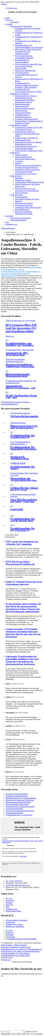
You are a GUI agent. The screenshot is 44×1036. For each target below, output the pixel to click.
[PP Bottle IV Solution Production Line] (12, 525)
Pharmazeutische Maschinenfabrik (18, 802)
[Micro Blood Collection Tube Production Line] (17, 463)
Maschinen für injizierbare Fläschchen (20, 800)
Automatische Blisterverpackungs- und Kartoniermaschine (20, 388)
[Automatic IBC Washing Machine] (20, 350)
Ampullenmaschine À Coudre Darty (19, 815)
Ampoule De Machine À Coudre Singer (16, 947)
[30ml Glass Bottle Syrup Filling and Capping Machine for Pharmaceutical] (7, 392)
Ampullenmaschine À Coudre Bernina (15, 953)
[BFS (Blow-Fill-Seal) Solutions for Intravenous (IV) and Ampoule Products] (20, 321)
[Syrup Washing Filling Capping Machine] (11, 454)
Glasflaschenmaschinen (14, 809)
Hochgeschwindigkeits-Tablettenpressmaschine (20, 365)
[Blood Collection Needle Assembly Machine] (7, 371)
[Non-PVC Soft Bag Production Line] (12, 516)
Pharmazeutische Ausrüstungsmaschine (20, 807)
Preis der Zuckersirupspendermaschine (20, 811)
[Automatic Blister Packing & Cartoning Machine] (22, 383)
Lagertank (16, 509)
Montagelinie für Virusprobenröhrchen (23, 479)
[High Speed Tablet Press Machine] (22, 362)
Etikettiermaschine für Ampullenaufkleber (21, 798)
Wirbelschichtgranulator (25, 416)
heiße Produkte (6, 945)
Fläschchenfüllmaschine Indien (17, 804)
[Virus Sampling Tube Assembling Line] (24, 475)
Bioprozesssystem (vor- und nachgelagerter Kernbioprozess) (24, 428)
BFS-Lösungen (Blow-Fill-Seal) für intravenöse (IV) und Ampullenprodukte (21, 328)
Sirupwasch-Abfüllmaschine (19, 457)
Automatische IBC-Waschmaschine (17, 354)
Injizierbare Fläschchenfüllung (17, 794)
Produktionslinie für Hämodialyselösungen (23, 448)
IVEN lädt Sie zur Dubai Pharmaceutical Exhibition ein (20, 562)
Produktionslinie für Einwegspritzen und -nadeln (21, 950)
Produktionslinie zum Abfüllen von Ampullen (20, 344)
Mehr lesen (10, 336)
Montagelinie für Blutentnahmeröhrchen (15, 275)
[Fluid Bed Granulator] (20, 413)
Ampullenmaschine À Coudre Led (14, 949)
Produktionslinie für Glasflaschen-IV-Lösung (22, 437)
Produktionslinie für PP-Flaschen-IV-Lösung (22, 530)
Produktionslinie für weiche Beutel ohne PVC (22, 520)
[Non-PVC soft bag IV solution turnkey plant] (11, 485)
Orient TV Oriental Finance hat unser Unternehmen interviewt (24, 582)
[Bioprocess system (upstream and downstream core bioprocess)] (17, 423)
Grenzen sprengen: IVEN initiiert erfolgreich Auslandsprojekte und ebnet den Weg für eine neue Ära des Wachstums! (23, 633)
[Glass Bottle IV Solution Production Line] (11, 432)
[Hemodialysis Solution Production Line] (24, 444)
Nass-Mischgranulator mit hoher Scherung (23, 500)
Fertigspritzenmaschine (31, 951)
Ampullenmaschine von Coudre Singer (15, 956)
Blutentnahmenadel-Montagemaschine (18, 375)
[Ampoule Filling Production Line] (7, 340)
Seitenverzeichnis (20, 945)
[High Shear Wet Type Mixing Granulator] (24, 496)
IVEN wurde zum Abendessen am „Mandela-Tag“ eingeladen (22, 542)
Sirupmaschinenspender (14, 813)
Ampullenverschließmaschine (16, 796)
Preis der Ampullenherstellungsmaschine (12, 270)
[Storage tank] (11, 506)
